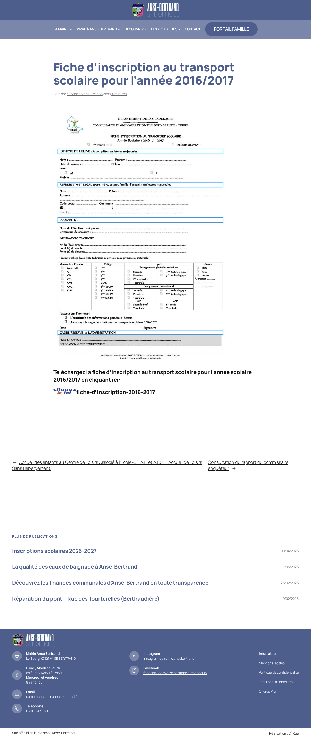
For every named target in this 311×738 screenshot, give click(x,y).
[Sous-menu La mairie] (71, 29)
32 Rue (293, 733)
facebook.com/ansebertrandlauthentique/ (175, 672)
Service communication (85, 93)
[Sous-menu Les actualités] (179, 29)
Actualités (119, 93)
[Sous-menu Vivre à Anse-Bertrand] (119, 29)
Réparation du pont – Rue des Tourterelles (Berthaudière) (85, 599)
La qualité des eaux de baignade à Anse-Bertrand (74, 567)
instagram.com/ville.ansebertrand (168, 658)
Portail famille (231, 29)
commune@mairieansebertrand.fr (52, 696)
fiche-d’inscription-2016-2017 (115, 392)
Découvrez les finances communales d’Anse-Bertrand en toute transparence (110, 583)
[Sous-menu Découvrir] (145, 29)
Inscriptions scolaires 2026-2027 (54, 551)
